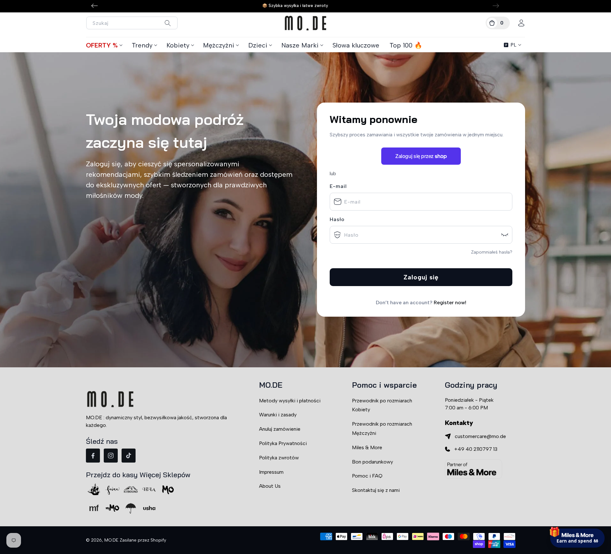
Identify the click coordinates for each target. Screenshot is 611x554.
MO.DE (111, 540)
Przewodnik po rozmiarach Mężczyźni (382, 428)
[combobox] (132, 23)
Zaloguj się (421, 277)
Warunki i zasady (278, 415)
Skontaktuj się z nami (376, 490)
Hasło (337, 219)
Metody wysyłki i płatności (289, 401)
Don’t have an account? (421, 302)
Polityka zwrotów (279, 458)
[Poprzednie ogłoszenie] (95, 5)
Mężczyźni (218, 45)
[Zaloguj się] (521, 23)
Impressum (271, 472)
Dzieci (257, 45)
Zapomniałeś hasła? (491, 252)
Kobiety (177, 45)
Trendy (142, 45)
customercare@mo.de (480, 436)
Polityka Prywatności (283, 443)
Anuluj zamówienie (279, 429)
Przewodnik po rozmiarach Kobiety (382, 405)
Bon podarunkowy (372, 462)
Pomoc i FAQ (367, 476)
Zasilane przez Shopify (143, 540)
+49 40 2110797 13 (475, 449)
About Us (270, 486)
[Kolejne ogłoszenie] (496, 5)
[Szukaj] (168, 23)
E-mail (338, 186)
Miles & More (367, 447)
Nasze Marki (300, 45)
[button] (498, 23)
